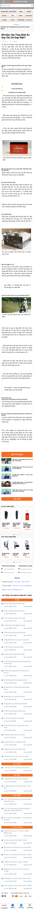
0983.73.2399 (12, 628)
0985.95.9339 (12, 804)
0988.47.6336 (12, 606)
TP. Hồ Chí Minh (17, 827)
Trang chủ (16, 24)
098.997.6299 (12, 635)
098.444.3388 (23, 585)
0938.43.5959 (12, 881)
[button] (32, 5)
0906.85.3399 (12, 752)
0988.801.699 (12, 675)
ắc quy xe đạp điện (18, 175)
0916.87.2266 (12, 692)
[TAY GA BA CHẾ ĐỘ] (17, 545)
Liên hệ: (17, 578)
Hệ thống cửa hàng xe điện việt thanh (17, 595)
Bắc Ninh (17, 775)
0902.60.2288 (12, 888)
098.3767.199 (12, 621)
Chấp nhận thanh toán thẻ (20, 893)
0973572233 (12, 737)
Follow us (4, 893)
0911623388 (12, 721)
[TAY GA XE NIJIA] (27, 545)
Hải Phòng (17, 764)
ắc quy (11, 328)
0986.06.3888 (25, 581)
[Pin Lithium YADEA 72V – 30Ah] (17, 515)
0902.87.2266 (12, 683)
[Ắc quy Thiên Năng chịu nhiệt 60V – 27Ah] (27, 515)
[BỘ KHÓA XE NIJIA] (6, 545)
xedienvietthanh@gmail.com (14, 589)
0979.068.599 (12, 791)
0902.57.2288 (12, 874)
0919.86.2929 (12, 843)
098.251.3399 (12, 642)
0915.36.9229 (12, 857)
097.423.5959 (12, 770)
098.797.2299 (12, 781)
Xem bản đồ (27, 606)
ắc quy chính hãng (7, 506)
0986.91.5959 (12, 666)
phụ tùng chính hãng (8, 537)
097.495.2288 (12, 759)
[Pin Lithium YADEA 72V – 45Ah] (6, 515)
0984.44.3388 (12, 699)
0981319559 (12, 730)
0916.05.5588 (12, 745)
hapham (5, 41)
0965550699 (12, 650)
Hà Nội (17, 600)
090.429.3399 (12, 836)
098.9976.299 (12, 613)
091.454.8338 (12, 850)
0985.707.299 (12, 657)
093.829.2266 (12, 865)
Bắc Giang (17, 795)
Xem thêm (17, 499)
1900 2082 (17, 581)
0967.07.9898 (12, 822)
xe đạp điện (10, 69)
